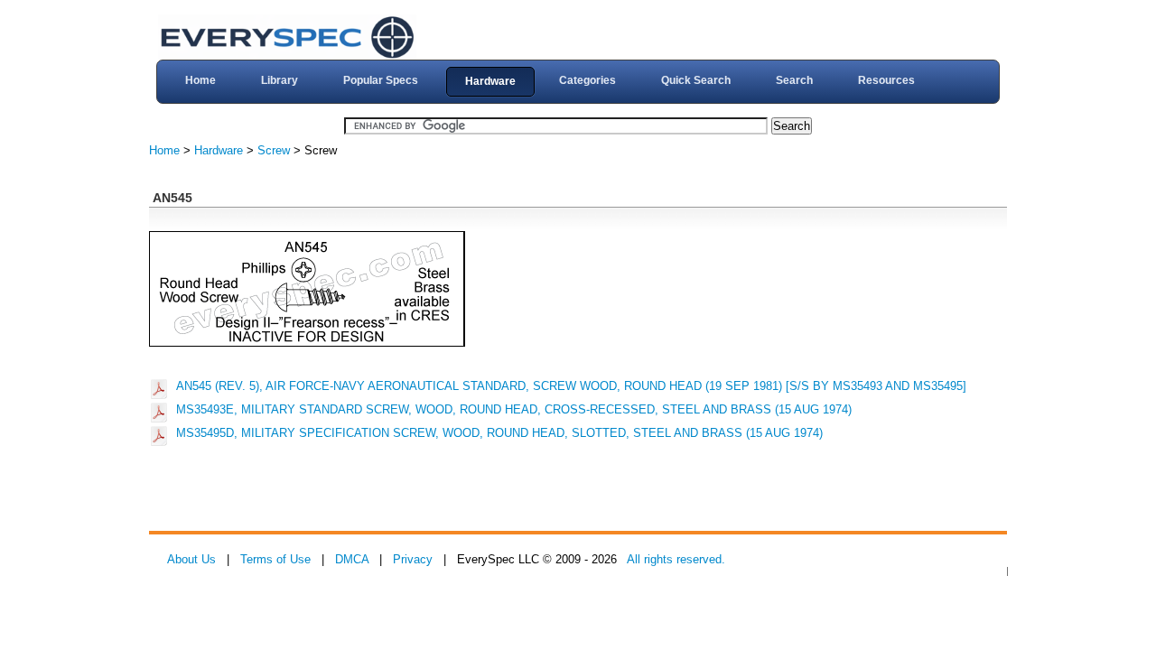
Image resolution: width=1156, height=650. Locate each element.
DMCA (351, 559)
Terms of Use (275, 559)
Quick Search (696, 80)
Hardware (490, 81)
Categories (587, 80)
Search (794, 80)
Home (200, 80)
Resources (886, 80)
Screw (273, 150)
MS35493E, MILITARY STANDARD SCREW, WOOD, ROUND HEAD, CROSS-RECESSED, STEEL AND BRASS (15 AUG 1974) (514, 409)
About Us (191, 559)
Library (279, 80)
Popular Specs (380, 80)
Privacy (413, 559)
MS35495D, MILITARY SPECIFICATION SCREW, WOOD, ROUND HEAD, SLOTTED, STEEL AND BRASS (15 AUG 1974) (499, 433)
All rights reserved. (676, 559)
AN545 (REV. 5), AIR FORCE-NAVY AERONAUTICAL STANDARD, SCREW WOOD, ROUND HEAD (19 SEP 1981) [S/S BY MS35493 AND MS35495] (571, 386)
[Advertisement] (477, 490)
